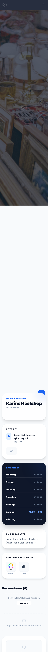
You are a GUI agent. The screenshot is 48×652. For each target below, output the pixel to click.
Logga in (24, 603)
